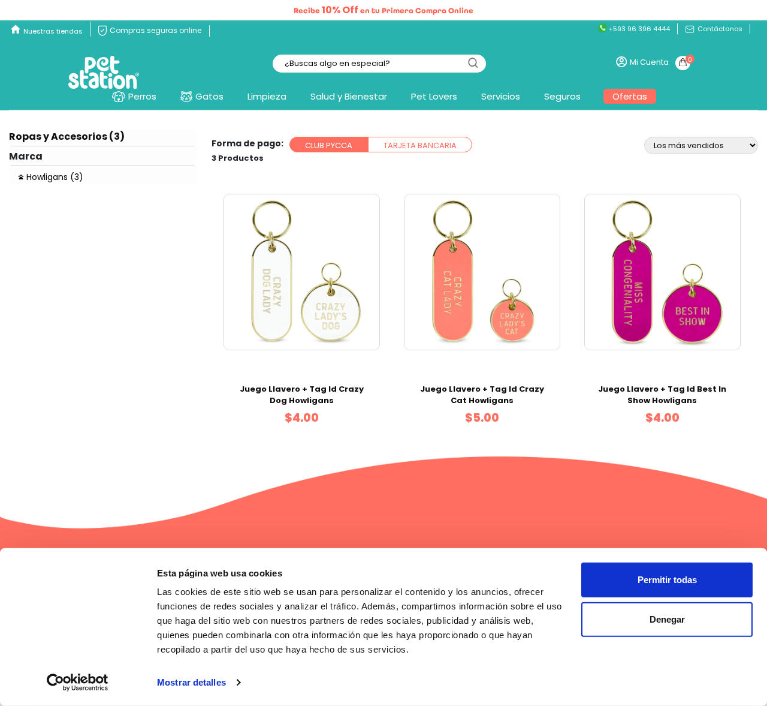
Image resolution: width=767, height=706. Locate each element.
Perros (142, 96)
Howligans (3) (54, 177)
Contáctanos (719, 29)
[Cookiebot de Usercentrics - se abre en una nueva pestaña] (77, 683)
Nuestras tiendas (53, 31)
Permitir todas (667, 580)
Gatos (209, 96)
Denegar (667, 619)
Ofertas (629, 96)
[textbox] (379, 64)
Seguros (562, 96)
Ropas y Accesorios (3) (67, 136)
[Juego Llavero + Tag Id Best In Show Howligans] (662, 272)
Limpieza (266, 96)
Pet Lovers (434, 96)
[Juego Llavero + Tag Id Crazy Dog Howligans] (302, 272)
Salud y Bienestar (348, 96)
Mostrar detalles (191, 682)
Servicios (500, 96)
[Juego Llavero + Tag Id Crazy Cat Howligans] (482, 272)
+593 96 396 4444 (638, 29)
